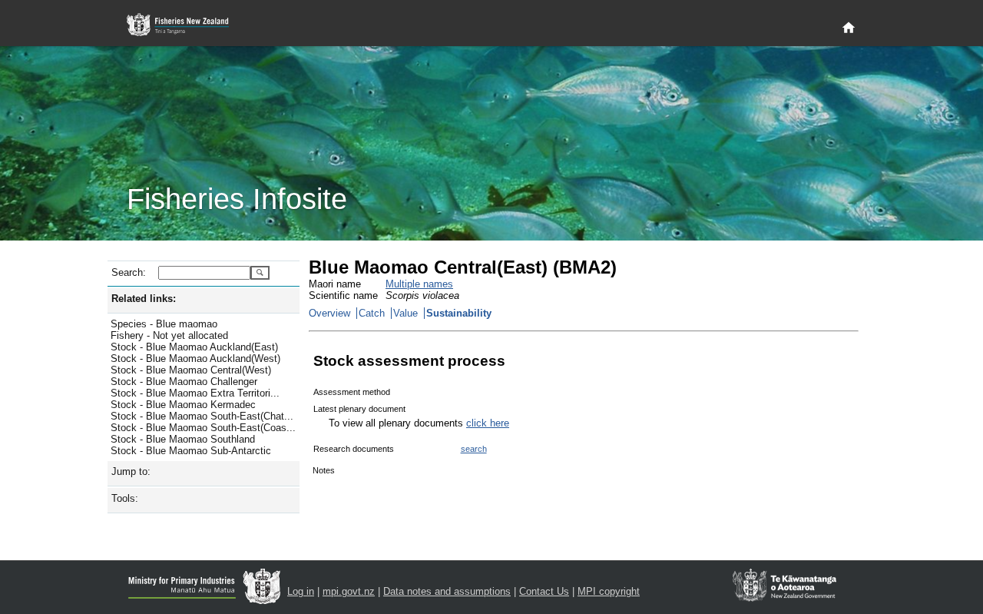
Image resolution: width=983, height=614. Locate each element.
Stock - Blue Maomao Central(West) (191, 370)
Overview (329, 313)
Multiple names (419, 284)
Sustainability (459, 313)
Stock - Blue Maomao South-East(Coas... (203, 427)
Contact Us (544, 591)
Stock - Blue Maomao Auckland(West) (195, 358)
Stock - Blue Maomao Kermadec (183, 404)
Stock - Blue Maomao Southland (183, 439)
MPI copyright (609, 591)
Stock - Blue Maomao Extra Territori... (195, 393)
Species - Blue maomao (164, 324)
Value (405, 313)
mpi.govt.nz (349, 591)
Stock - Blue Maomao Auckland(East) (194, 347)
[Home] (848, 28)
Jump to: (131, 471)
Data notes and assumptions (447, 591)
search (474, 448)
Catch (372, 313)
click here (487, 423)
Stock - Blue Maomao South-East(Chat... (202, 416)
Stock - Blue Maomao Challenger (184, 381)
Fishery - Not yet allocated (169, 335)
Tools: (124, 498)
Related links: (143, 298)
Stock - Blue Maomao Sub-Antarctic (191, 450)
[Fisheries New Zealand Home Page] (186, 25)
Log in (300, 591)
